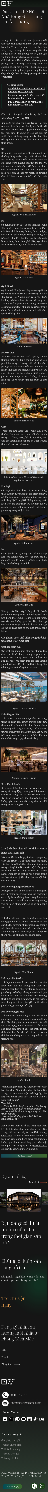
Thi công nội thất (9, 1458)
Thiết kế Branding (10, 1449)
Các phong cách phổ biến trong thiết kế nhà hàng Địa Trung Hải (26, 96)
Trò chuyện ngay (13, 1301)
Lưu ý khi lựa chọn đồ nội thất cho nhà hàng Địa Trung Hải (25, 103)
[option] (24, 1200)
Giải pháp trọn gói (10, 1440)
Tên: (3, 1349)
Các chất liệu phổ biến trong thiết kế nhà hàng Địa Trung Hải (26, 90)
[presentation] (29, 1354)
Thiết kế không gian (11, 1444)
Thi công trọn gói (10, 1453)
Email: (5, 1357)
